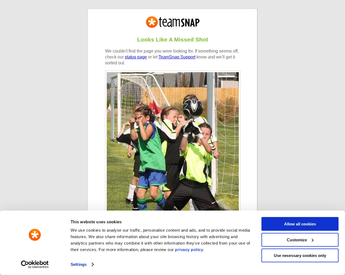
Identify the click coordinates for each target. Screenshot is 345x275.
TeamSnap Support (176, 57)
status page (136, 57)
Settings (79, 264)
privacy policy (189, 249)
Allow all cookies (300, 224)
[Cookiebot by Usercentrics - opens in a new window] (34, 264)
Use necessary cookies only (300, 255)
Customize (297, 239)
